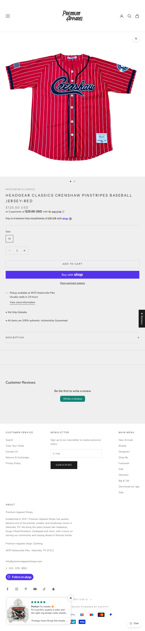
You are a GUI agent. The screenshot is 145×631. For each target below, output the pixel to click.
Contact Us (12, 451)
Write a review (72, 399)
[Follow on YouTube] (35, 589)
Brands (122, 445)
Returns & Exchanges (17, 457)
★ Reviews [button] (142, 319)
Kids (121, 469)
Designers (124, 451)
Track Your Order (15, 445)
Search (9, 440)
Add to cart (73, 264)
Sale (121, 492)
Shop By (123, 457)
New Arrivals (126, 440)
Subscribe (64, 465)
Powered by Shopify (95, 607)
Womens (124, 475)
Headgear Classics (20, 189)
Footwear (124, 463)
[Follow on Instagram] (16, 589)
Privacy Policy (13, 463)
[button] (72, 211)
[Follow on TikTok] (44, 589)
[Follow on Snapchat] (53, 589)
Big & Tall (124, 480)
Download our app (129, 486)
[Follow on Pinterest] (26, 589)
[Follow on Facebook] (7, 589)
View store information (22, 302)
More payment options (72, 283)
